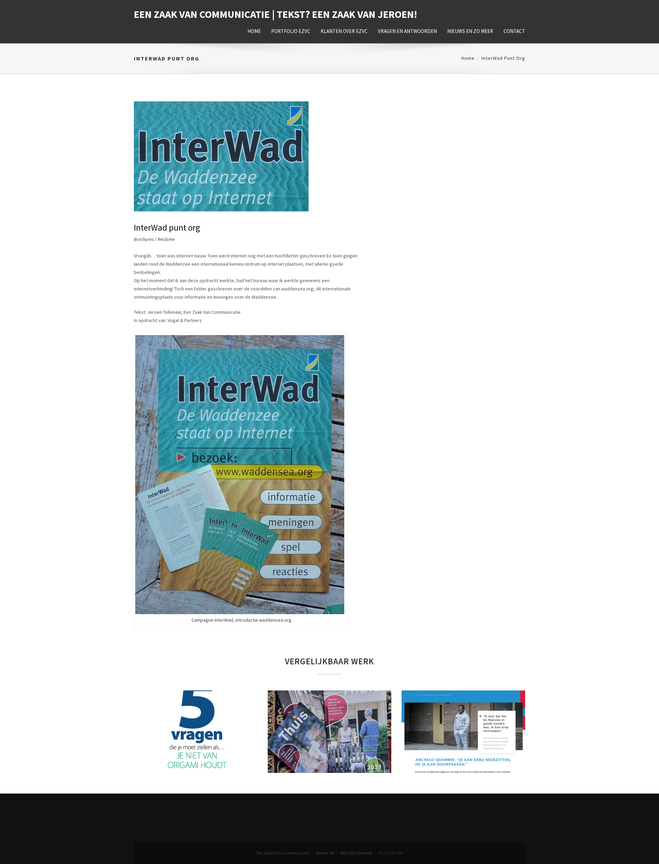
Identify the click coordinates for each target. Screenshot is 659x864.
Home (254, 31)
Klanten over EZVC (344, 31)
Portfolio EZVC (290, 31)
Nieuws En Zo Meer (470, 31)
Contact (514, 31)
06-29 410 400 (391, 852)
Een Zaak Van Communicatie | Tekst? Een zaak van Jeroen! (275, 14)
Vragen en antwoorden (407, 31)
